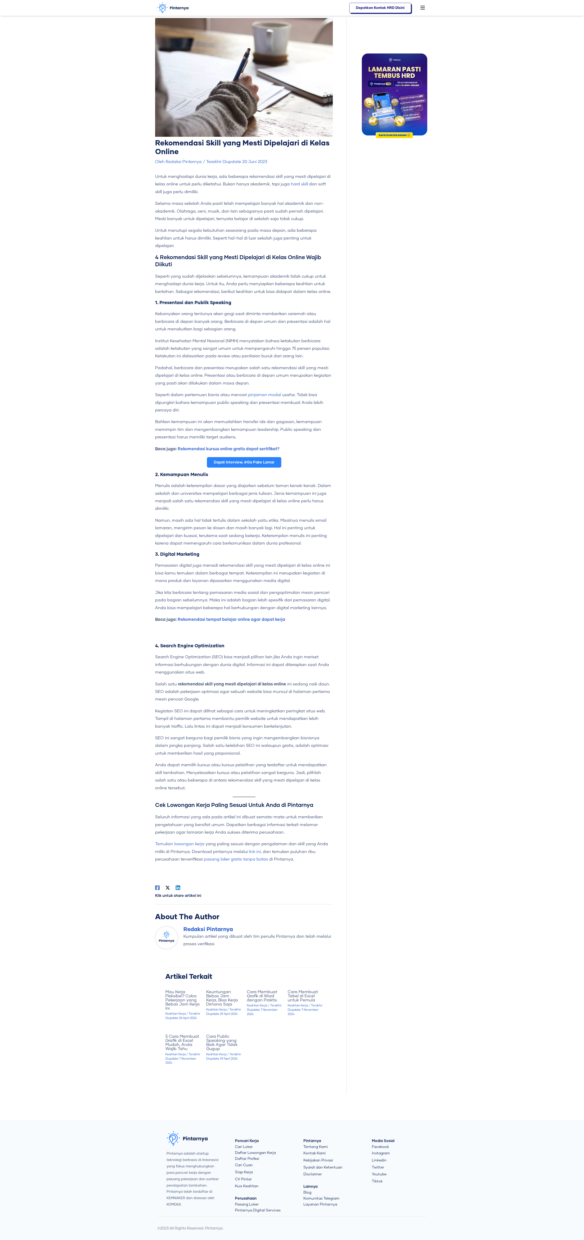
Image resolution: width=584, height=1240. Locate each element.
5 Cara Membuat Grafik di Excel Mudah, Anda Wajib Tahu (182, 1043)
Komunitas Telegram (321, 1198)
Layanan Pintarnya (320, 1204)
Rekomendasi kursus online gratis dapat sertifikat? (228, 449)
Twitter (378, 1167)
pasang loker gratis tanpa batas (236, 859)
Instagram (381, 1153)
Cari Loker (244, 1147)
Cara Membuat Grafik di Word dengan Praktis (262, 996)
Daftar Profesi (247, 1159)
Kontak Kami (314, 1153)
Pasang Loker (247, 1204)
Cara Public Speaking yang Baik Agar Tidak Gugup (221, 1043)
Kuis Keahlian (246, 1186)
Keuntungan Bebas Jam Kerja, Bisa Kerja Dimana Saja (222, 998)
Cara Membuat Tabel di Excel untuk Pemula (303, 996)
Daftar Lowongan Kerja (255, 1153)
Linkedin (379, 1160)
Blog (307, 1192)
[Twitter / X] (167, 887)
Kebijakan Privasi (318, 1160)
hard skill (300, 184)
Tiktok (377, 1181)
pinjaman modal (264, 395)
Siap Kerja (244, 1172)
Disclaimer (312, 1174)
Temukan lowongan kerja (179, 844)
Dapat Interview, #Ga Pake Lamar (244, 462)
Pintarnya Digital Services (258, 1210)
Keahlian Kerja (175, 1013)
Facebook (380, 1147)
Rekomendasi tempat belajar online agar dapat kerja (231, 620)
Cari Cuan (244, 1165)
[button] (420, 8)
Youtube (379, 1174)
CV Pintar (243, 1179)
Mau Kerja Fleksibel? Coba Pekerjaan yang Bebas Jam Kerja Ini (182, 1000)
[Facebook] (157, 887)
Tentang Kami (315, 1147)
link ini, (255, 852)
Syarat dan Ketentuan (322, 1167)
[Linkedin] (178, 887)
